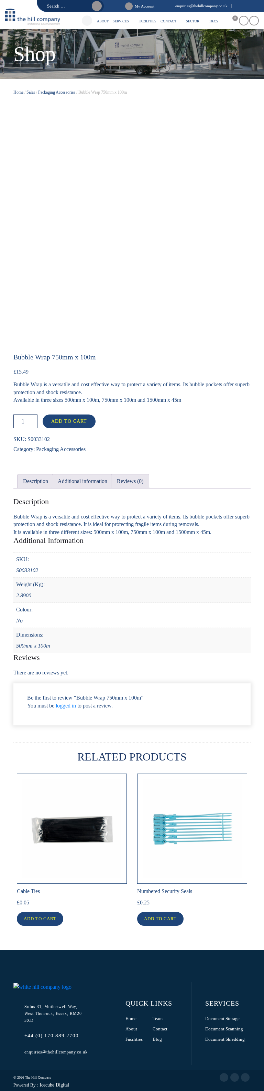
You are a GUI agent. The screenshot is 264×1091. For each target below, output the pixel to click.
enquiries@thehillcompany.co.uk (201, 6)
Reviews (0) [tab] (130, 481)
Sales (30, 92)
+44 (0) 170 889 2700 (51, 1035)
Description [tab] (35, 481)
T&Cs (213, 21)
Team (158, 1018)
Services (121, 21)
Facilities (147, 21)
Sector (192, 21)
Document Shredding (225, 1039)
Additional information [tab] (82, 481)
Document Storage (222, 1018)
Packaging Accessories (56, 92)
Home (18, 92)
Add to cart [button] (40, 918)
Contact (168, 21)
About (103, 21)
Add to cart (69, 421)
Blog (157, 1039)
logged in (66, 706)
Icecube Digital (53, 1085)
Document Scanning (224, 1028)
